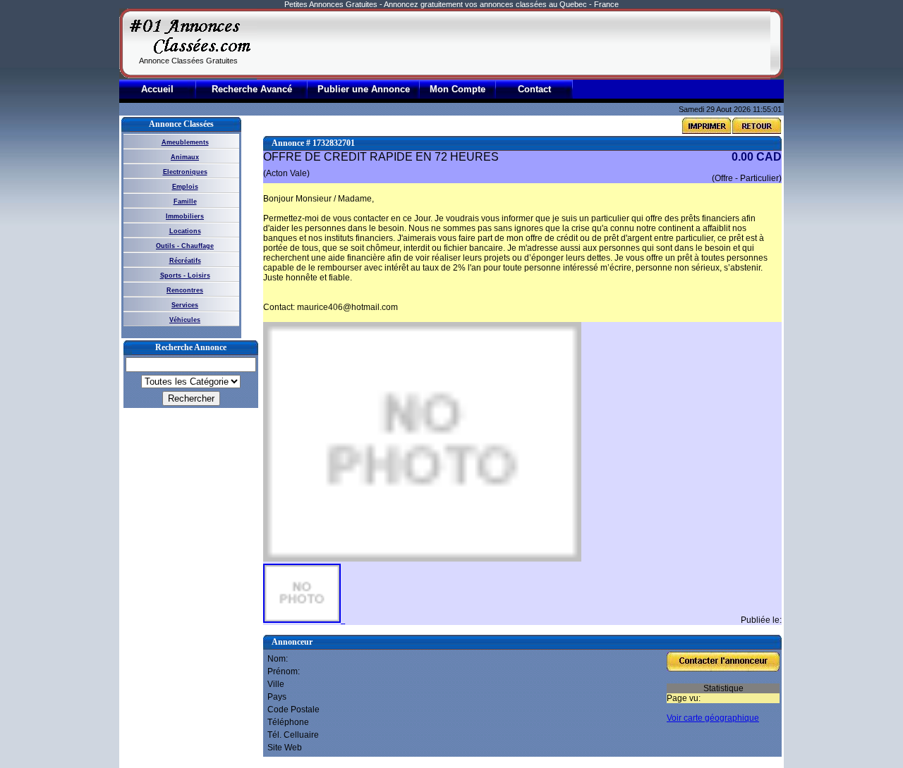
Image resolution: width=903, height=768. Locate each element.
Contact (534, 89)
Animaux (185, 157)
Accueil (157, 89)
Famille (185, 201)
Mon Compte (457, 89)
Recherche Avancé (252, 89)
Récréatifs (185, 260)
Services (184, 305)
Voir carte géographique (713, 718)
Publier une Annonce (363, 89)
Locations (185, 231)
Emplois (185, 186)
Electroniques (185, 171)
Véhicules (184, 319)
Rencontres (184, 290)
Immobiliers (185, 216)
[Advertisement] (513, 43)
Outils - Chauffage (185, 245)
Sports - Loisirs (185, 275)
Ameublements (185, 142)
